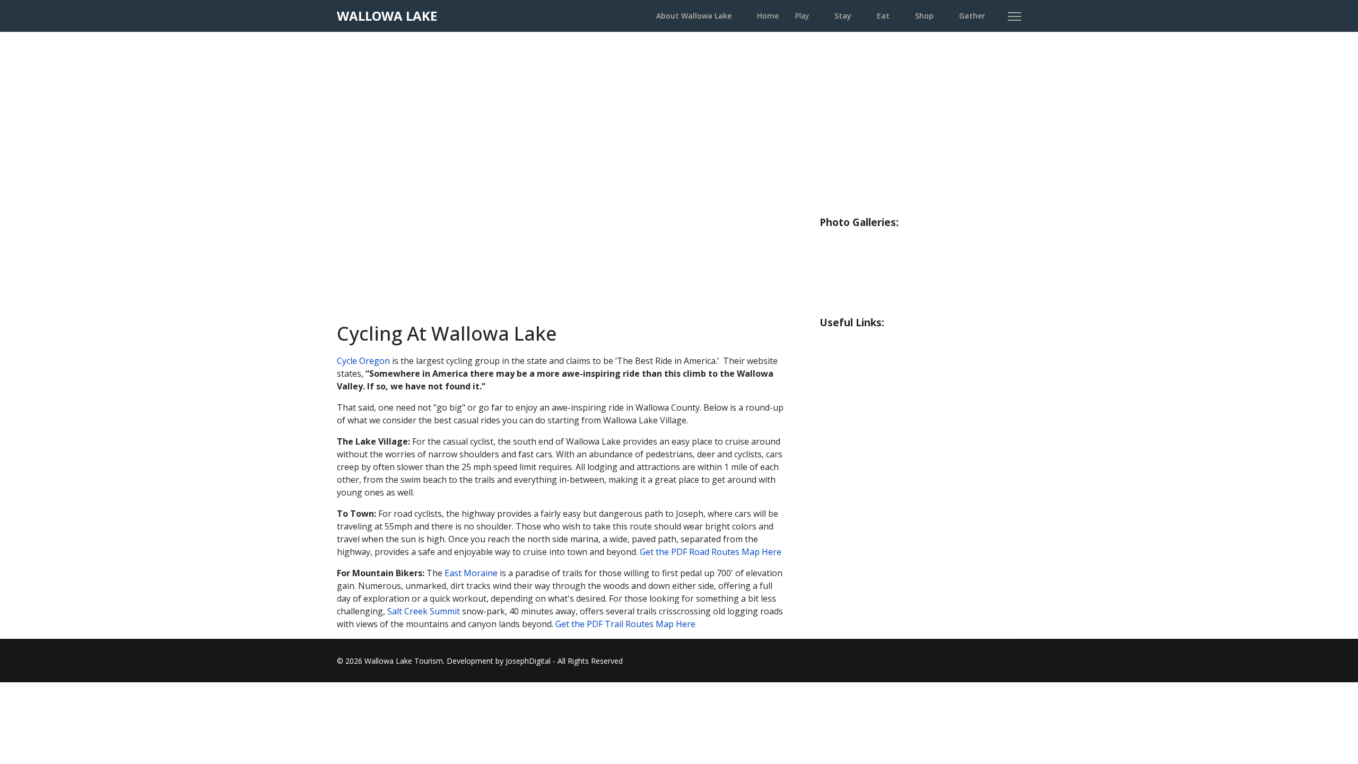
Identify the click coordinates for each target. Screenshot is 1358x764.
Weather (840, 341)
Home (768, 16)
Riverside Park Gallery (871, 241)
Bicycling (840, 161)
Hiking (835, 119)
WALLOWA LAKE (387, 16)
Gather (972, 16)
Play (802, 16)
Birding (836, 183)
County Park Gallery (866, 262)
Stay (842, 16)
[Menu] (1014, 16)
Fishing (836, 98)
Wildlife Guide (852, 204)
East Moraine (471, 573)
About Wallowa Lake (694, 16)
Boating (838, 140)
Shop (924, 16)
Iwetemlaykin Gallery (870, 304)
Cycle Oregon (363, 361)
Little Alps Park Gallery (874, 283)
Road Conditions (857, 362)
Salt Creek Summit (423, 611)
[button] (353, 177)
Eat (883, 16)
